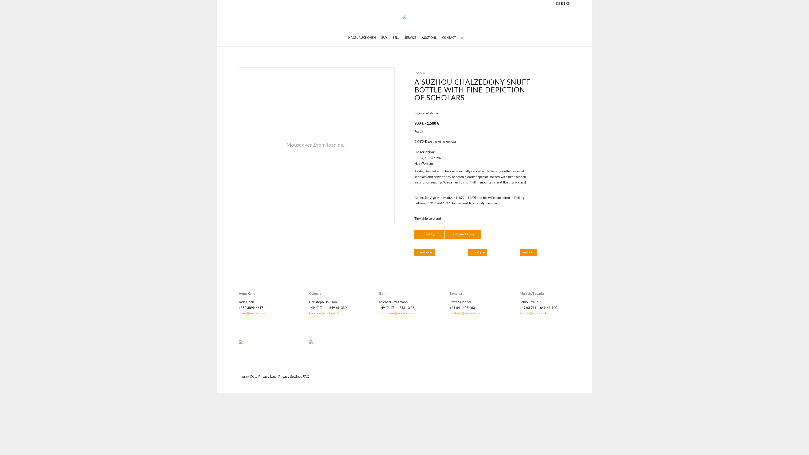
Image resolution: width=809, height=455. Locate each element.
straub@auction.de (534, 313)
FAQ (306, 376)
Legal (273, 376)
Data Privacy (259, 376)
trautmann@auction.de (396, 313)
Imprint (244, 376)
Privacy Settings (290, 376)
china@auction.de (252, 313)
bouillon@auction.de (324, 313)
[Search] (461, 38)
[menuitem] (362, 38)
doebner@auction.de (465, 313)
